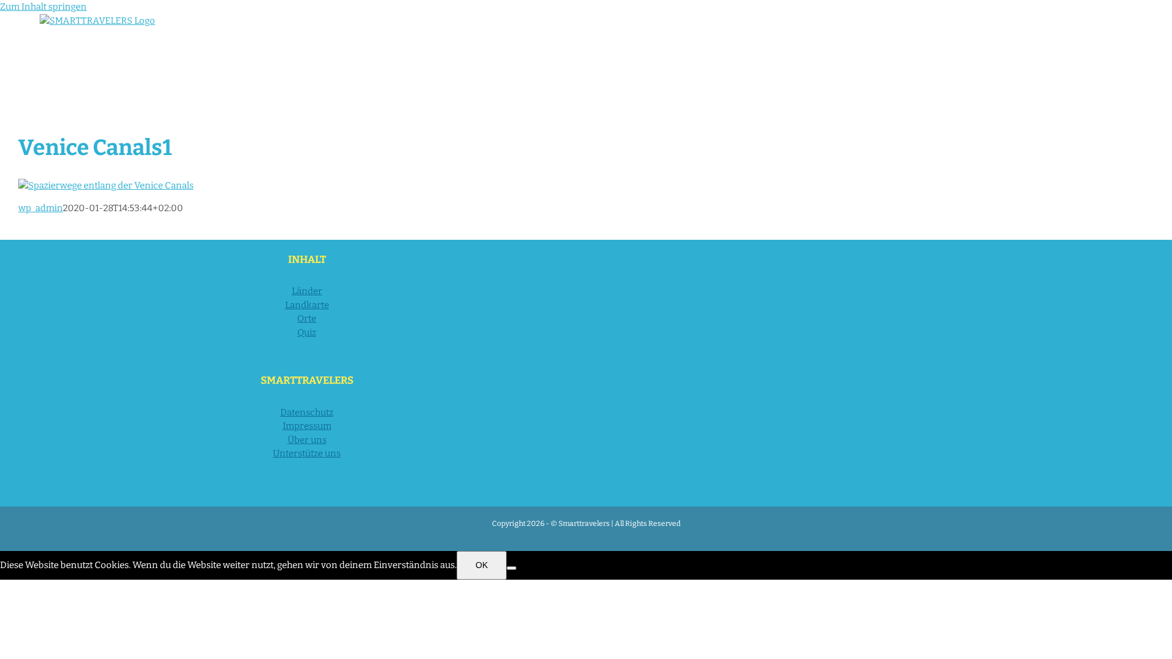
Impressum (307, 425)
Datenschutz (306, 412)
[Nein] (511, 568)
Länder (307, 291)
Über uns (307, 439)
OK (482, 565)
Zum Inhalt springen (43, 6)
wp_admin (40, 208)
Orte (306, 318)
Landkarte (307, 305)
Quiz (306, 332)
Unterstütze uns (307, 453)
